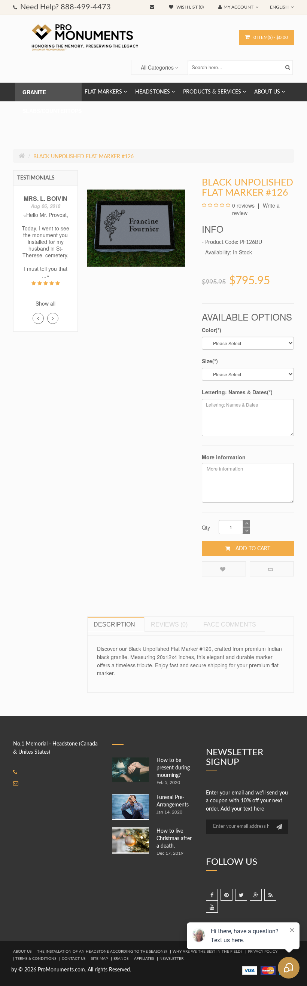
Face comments (229, 624)
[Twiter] (241, 895)
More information (224, 457)
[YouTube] (212, 907)
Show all (45, 303)
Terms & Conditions (35, 959)
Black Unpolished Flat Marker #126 (83, 156)
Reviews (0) (169, 624)
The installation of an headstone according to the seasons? (102, 951)
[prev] (38, 318)
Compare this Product (272, 568)
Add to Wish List (224, 568)
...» (45, 275)
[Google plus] (256, 895)
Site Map (99, 959)
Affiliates (144, 959)
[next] (52, 318)
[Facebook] (212, 895)
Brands (120, 959)
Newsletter (171, 959)
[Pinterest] (226, 895)
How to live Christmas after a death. (174, 839)
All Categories (157, 67)
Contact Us (73, 959)
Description (114, 624)
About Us (22, 951)
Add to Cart (252, 548)
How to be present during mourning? (173, 768)
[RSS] (270, 895)
